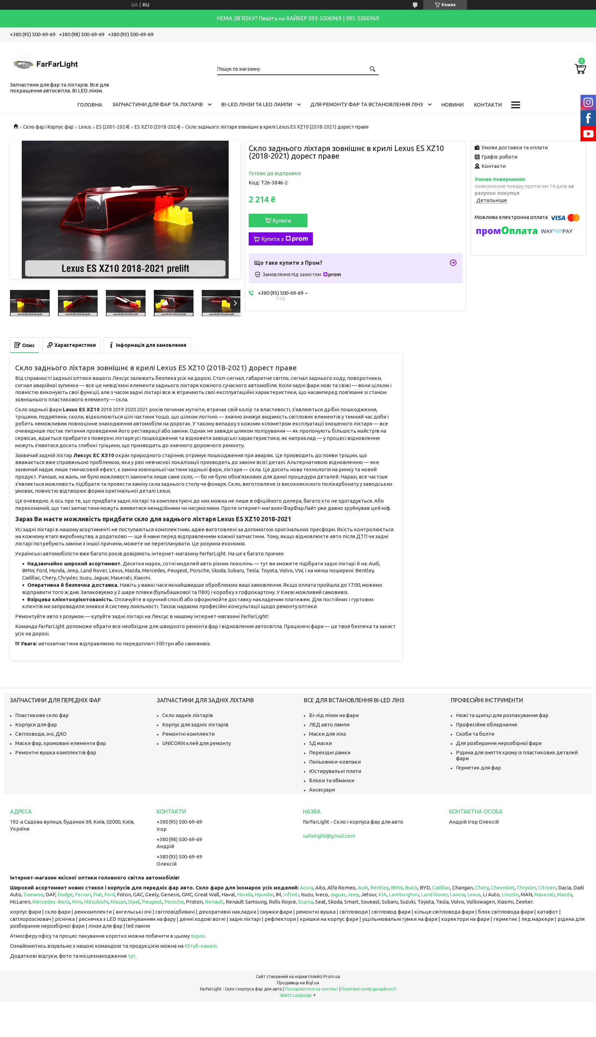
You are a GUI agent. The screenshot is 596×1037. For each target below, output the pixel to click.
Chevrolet (503, 887)
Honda (244, 894)
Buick (411, 887)
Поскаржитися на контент (311, 989)
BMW (397, 887)
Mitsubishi (96, 902)
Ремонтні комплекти (188, 734)
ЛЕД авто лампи (329, 724)
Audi (363, 887)
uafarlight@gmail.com (329, 836)
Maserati (544, 894)
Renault (214, 902)
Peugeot (152, 902)
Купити (282, 221)
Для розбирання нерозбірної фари (499, 743)
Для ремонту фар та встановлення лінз (366, 104)
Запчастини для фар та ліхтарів (157, 104)
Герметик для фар (478, 768)
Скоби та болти (475, 734)
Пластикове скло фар (42, 715)
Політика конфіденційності (368, 989)
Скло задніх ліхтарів (187, 715)
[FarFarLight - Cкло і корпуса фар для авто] (44, 60)
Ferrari (83, 894)
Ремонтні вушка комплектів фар (55, 752)
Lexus (85, 127)
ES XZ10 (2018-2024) (157, 127)
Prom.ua (332, 976)
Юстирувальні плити (335, 771)
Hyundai (264, 894)
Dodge (65, 894)
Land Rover (434, 894)
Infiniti (291, 894)
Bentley (379, 887)
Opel (134, 902)
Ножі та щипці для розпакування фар (502, 715)
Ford (109, 894)
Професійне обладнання (486, 724)
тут (132, 956)
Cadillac (441, 887)
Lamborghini (404, 894)
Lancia (457, 894)
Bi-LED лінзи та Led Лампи (256, 104)
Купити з (272, 239)
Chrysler (526, 887)
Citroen (547, 887)
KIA (382, 894)
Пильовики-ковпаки (335, 762)
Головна (89, 105)
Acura (306, 887)
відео (198, 936)
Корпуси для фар (36, 724)
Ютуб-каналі (201, 946)
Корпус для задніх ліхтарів (195, 724)
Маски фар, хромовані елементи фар (60, 743)
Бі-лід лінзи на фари (334, 715)
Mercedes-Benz (51, 902)
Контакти (488, 105)
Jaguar (337, 894)
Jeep (353, 894)
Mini (77, 902)
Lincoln (510, 894)
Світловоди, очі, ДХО (41, 734)
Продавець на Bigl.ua (298, 982)
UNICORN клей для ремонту (196, 743)
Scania (305, 902)
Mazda (564, 894)
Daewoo (33, 894)
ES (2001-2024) (112, 127)
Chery (482, 887)
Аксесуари (322, 790)
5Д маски (320, 743)
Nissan (118, 902)
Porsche (174, 902)
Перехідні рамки (329, 752)
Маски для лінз (327, 734)
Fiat (97, 894)
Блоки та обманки (331, 780)
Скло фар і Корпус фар (48, 127)
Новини (452, 105)
